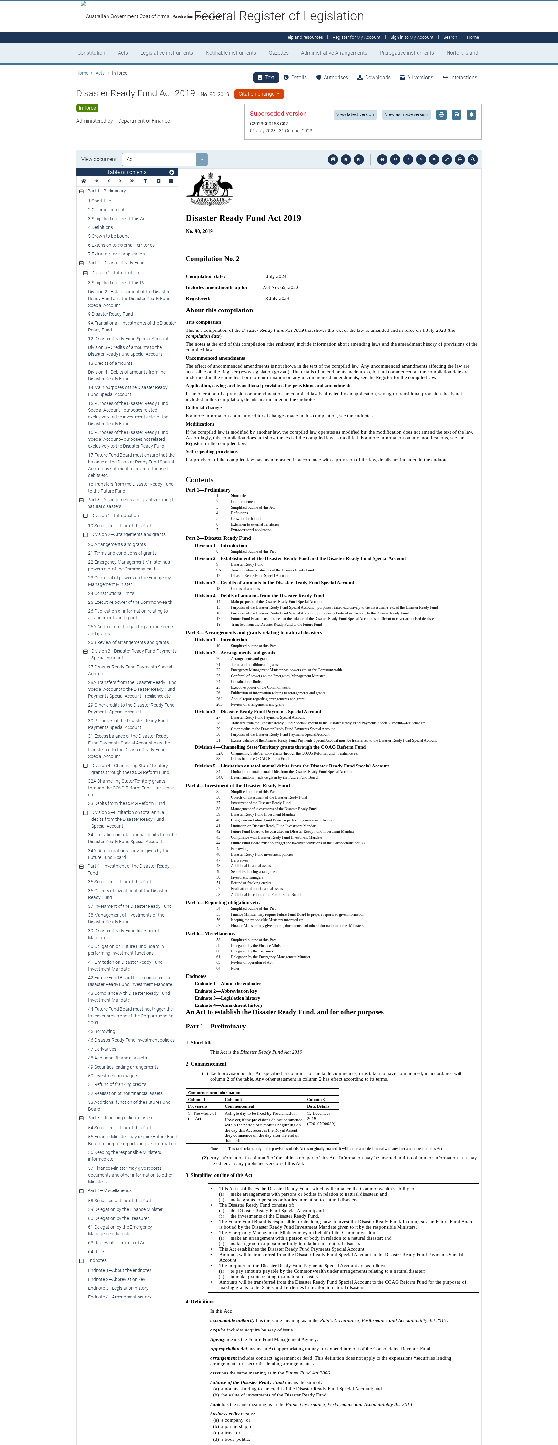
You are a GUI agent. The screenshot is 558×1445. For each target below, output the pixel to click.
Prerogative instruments (407, 53)
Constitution (91, 53)
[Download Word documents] (359, 159)
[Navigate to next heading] (120, 181)
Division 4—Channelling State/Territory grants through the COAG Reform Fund (130, 769)
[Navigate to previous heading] (109, 181)
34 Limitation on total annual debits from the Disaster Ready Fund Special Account (132, 838)
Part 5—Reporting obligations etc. (121, 1117)
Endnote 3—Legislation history (118, 1288)
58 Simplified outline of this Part (119, 1200)
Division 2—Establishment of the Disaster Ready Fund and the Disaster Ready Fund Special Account (129, 298)
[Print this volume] (460, 159)
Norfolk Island (462, 53)
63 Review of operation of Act (117, 1242)
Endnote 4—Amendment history (119, 1296)
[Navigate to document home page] (83, 181)
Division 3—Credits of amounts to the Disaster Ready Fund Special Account (125, 351)
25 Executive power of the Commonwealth (130, 602)
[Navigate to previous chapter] (395, 159)
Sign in (412, 37)
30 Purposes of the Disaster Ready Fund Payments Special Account (128, 724)
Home (82, 73)
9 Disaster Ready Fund (110, 314)
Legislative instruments (166, 53)
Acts (123, 53)
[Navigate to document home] (382, 159)
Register (357, 37)
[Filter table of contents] (145, 181)
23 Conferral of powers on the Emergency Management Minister (129, 581)
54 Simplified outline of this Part (119, 1127)
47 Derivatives (102, 1049)
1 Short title (99, 200)
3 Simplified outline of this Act (117, 218)
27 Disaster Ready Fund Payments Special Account (130, 670)
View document (99, 159)
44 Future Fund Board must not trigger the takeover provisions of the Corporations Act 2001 (131, 1015)
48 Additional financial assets (117, 1057)
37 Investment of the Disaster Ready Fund (130, 906)
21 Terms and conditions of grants (122, 553)
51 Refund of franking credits (117, 1084)
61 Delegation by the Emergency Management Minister (120, 1230)
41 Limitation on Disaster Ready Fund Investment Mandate (125, 966)
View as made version (406, 114)
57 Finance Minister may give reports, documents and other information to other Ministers (130, 1175)
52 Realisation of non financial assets (125, 1093)
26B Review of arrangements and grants (128, 642)
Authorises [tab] (336, 77)
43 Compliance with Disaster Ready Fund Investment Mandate (129, 997)
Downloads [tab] (378, 77)
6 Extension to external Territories (121, 245)
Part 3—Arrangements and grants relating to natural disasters (132, 503)
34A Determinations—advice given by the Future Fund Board (128, 854)
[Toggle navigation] (171, 172)
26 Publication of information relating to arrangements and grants (128, 614)
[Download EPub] (333, 159)
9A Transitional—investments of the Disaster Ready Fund (132, 326)
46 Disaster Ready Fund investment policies (131, 1040)
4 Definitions (100, 227)
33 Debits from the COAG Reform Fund (126, 803)
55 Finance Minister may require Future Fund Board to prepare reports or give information (132, 1140)
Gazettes (279, 53)
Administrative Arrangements (334, 53)
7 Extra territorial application (116, 253)
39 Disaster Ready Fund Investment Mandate (123, 934)
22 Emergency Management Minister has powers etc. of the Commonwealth (129, 565)
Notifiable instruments (231, 53)
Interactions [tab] (463, 77)
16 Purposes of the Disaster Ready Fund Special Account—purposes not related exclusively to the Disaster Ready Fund (128, 439)
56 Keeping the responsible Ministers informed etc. (124, 1156)
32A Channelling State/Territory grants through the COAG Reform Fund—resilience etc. (131, 787)
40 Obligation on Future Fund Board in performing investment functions (126, 950)
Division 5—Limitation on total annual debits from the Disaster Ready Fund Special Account (128, 819)
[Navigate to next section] (421, 159)
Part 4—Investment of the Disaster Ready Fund (129, 869)
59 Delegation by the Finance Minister (125, 1209)
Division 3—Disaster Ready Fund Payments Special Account (134, 654)
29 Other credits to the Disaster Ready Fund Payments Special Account (131, 708)
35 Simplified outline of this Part (119, 881)
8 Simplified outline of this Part (118, 282)
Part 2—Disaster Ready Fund (116, 262)
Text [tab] (269, 77)
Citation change (257, 94)
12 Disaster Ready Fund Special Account (128, 338)
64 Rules (96, 1251)
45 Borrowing (101, 1031)
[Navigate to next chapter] (434, 159)
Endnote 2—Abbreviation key (116, 1279)
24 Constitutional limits (111, 593)
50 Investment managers (113, 1075)
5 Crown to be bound (109, 236)
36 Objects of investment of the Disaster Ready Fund (128, 894)
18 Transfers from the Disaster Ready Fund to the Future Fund (131, 488)
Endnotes (97, 1260)
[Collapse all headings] (171, 181)
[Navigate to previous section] (408, 159)
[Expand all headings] (158, 181)
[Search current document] (473, 159)
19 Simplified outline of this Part (119, 525)
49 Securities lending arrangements (123, 1067)
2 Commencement (106, 209)
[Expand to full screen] (447, 159)
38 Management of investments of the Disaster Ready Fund (126, 918)
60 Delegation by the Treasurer (118, 1218)
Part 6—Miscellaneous (110, 1190)
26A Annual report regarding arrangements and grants (131, 630)
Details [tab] (299, 77)
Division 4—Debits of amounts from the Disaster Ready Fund (127, 375)
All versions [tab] (420, 77)
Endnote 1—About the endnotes (119, 1270)
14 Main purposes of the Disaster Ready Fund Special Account (128, 391)
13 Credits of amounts (110, 363)
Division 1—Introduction (115, 272)
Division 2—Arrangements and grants (128, 534)
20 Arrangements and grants (117, 544)
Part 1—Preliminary (107, 190)
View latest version (355, 114)
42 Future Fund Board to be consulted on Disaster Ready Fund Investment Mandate (130, 981)
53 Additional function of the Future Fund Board (129, 1106)
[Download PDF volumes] (346, 159)
